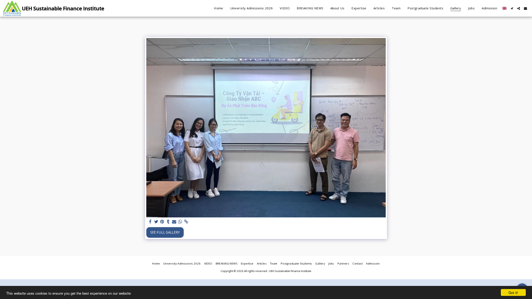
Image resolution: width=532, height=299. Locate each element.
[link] (186, 221)
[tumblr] (168, 221)
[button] (512, 8)
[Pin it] (162, 221)
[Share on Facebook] (150, 221)
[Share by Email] (174, 221)
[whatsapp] (180, 221)
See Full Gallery (165, 232)
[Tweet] (156, 221)
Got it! (513, 292)
